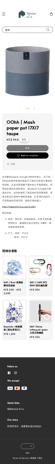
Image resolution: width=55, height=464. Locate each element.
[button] (3, 14)
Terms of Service (21, 458)
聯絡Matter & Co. (15, 409)
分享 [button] (13, 164)
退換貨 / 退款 (36, 458)
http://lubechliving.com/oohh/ (19, 206)
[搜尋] (48, 30)
